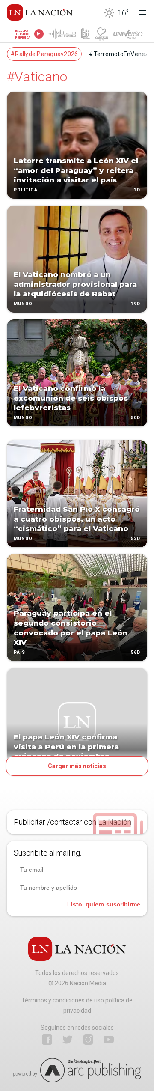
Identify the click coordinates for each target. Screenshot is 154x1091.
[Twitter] (67, 1039)
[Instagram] (88, 1039)
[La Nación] (40, 12)
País (19, 652)
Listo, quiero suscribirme (103, 904)
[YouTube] (109, 1039)
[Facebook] (47, 1039)
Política (26, 190)
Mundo (23, 303)
